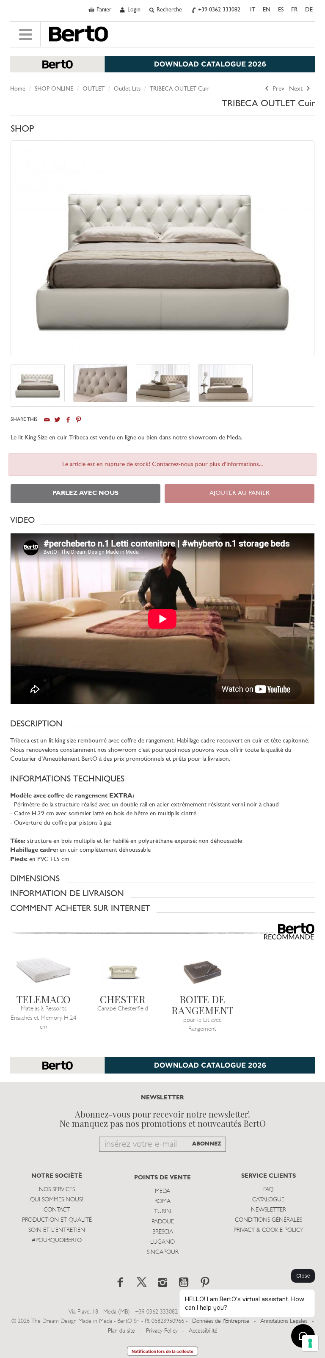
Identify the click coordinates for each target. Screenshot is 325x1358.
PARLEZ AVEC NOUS (85, 493)
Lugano (162, 1242)
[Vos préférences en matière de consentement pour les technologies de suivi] (310, 1343)
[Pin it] (78, 420)
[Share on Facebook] (68, 420)
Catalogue (268, 1200)
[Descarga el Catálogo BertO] (162, 1069)
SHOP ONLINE (54, 89)
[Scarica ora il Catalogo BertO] (162, 68)
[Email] (47, 420)
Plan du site (121, 1331)
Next (296, 89)
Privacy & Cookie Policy (268, 1230)
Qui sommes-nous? (56, 1200)
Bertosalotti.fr (78, 33)
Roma (162, 1201)
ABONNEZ (206, 1144)
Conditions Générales (268, 1220)
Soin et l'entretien (56, 1230)
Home (17, 89)
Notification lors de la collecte (162, 1351)
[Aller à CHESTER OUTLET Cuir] (123, 970)
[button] (162, 520)
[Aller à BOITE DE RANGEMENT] (202, 970)
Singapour (163, 1252)
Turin (162, 1212)
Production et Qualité (57, 1220)
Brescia (162, 1232)
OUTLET (94, 89)
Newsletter (268, 1210)
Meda (162, 1191)
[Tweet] (57, 420)
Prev (277, 89)
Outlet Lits (127, 89)
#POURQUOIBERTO (57, 1240)
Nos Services (57, 1190)
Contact (57, 1210)
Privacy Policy (162, 1331)
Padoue (162, 1222)
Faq (268, 1190)
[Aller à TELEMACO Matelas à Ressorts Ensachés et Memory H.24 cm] (43, 970)
